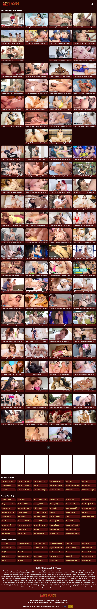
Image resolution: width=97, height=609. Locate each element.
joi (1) (68, 517)
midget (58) (38, 508)
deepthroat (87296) (89, 517)
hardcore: (69, 481)
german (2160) (55, 500)
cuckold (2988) (23, 504)
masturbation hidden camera (41, 543)
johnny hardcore (56, 485)
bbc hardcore (87, 485)
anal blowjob (38, 560)
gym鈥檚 (69, 556)
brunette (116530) (40, 517)
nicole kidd (53, 560)
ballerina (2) (6, 534)
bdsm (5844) (70, 521)
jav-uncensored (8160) (9, 521)
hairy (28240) (38, 504)
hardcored (37, 485)
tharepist (69, 543)
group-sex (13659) (40, 512)
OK (71, 606)
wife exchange (71, 548)
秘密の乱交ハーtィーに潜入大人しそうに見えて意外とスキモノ (9, 548)
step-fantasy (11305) (9, 504)
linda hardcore (7, 485)
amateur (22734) (88, 508)
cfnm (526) (54, 504)
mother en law (87, 556)
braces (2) (53, 508)
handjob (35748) (87, 504)
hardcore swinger (40, 490)
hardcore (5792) (71, 529)
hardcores (69, 490)
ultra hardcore (55, 490)
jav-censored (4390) (41, 500)
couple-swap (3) (71, 508)
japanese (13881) (7, 508)
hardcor (85, 481)
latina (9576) (38, 521)
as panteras (54, 556)
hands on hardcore (24, 490)
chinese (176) (6, 500)
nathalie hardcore (8, 481)
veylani (36, 552)
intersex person (23, 556)
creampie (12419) (39, 525)
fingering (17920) (72, 525)
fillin (19, 548)
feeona (20, 560)
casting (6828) (55, 517)
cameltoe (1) (70, 512)
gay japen (85, 543)
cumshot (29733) (23, 521)
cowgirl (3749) (22, 512)
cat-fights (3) (54, 512)
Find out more (62, 606)
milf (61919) (22, 529)
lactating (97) (71, 504)
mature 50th (86, 552)
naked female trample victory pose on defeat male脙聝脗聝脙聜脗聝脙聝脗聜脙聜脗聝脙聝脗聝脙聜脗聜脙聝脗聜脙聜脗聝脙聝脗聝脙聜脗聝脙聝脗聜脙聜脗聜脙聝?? (73, 560)
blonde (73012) (55, 521)
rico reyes (5, 556)
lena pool (5, 543)
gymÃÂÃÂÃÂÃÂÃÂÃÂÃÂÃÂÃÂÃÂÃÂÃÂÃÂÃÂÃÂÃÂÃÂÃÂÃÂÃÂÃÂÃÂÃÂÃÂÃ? (57, 548)
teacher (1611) (38, 529)
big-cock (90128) (23, 508)
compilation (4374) (72, 534)
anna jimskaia (87, 548)
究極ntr (4, 552)
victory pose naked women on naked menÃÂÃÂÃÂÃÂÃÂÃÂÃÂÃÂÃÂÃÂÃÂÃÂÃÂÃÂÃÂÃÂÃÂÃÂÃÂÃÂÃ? (57, 552)
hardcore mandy (23, 485)
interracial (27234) (8, 512)
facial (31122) (86, 500)
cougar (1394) (54, 529)
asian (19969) (6, 525)
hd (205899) (22, 517)
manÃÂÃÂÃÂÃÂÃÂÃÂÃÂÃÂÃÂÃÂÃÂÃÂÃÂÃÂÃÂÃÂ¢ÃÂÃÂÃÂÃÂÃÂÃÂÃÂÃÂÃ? (57, 543)
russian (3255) (71, 500)
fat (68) (85, 512)
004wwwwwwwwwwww (25, 543)
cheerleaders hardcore (41, 481)
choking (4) (5, 529)
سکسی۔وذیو (38, 556)
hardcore (5, 490)
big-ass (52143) (39, 534)
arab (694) (21, 500)
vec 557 (4, 560)
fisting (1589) (54, 525)
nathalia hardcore (72, 485)
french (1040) (54, 534)
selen (68, 552)
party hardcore (55, 481)
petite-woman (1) (24, 525)
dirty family (86, 560)
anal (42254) (22, 534)
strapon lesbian (39, 548)
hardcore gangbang (25, 481)
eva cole (20, 552)
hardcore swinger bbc (89, 490)
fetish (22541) (6, 517)
